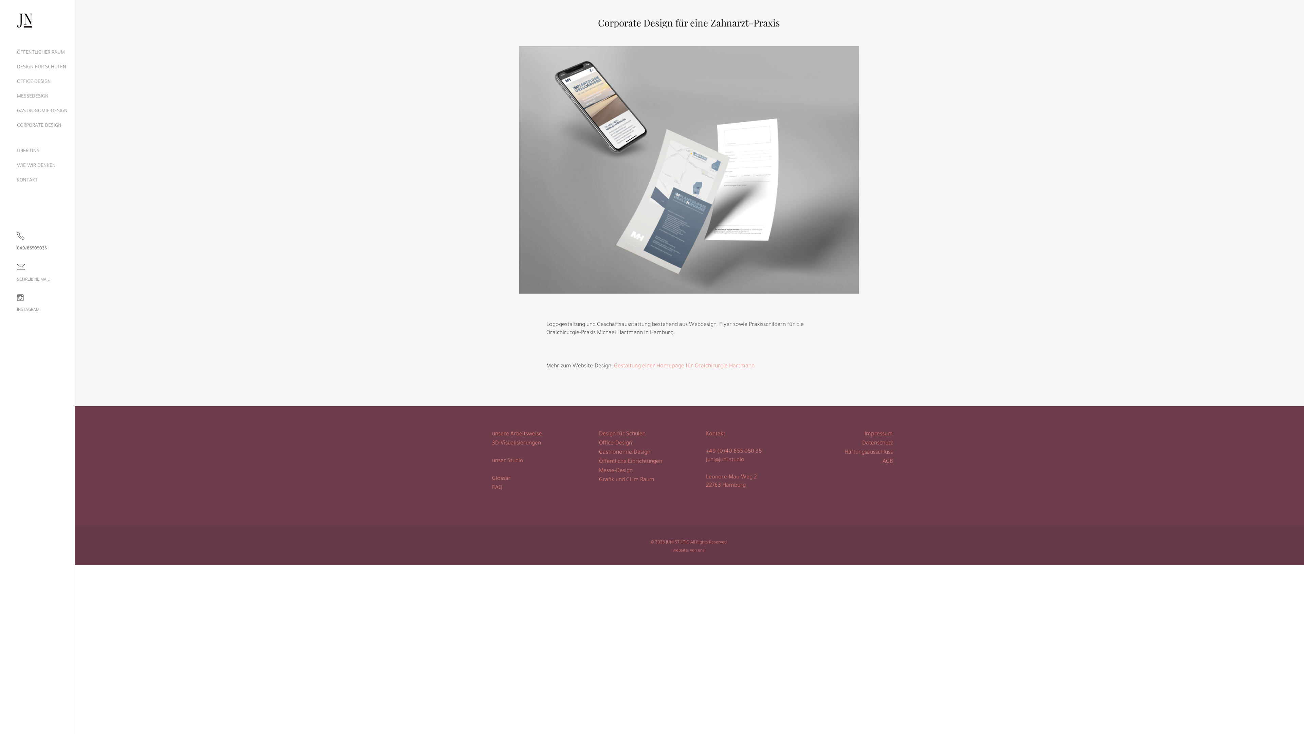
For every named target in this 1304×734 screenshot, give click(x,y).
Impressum (879, 434)
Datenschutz (877, 443)
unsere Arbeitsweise (517, 434)
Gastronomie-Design (624, 453)
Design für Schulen (622, 434)
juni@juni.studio (725, 460)
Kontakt (715, 434)
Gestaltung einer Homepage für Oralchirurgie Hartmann (684, 366)
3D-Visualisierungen (516, 443)
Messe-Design (616, 471)
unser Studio (507, 461)
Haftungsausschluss (869, 453)
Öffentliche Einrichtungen (630, 462)
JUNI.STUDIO (677, 542)
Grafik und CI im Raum (626, 480)
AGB (888, 462)
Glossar (501, 479)
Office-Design (615, 443)
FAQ (497, 488)
